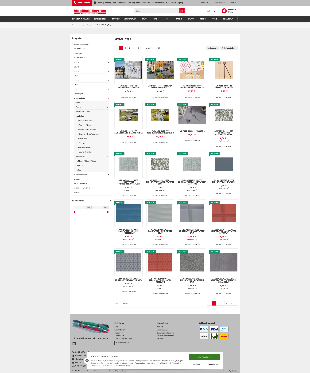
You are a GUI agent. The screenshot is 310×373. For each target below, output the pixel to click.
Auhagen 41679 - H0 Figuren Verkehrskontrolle (160, 87)
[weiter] (142, 48)
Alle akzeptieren (204, 357)
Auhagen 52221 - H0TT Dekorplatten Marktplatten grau (192, 231)
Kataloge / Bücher (81, 183)
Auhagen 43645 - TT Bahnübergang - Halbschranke (128, 132)
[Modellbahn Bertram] (90, 12)
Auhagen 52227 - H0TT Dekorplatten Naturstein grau (192, 280)
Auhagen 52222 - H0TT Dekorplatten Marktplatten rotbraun (224, 231)
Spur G (76, 62)
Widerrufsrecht (120, 330)
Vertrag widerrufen (123, 343)
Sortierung (212, 48)
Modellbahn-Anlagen (81, 44)
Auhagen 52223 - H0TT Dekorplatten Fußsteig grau (128, 279)
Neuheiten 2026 (80, 49)
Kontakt (233, 3)
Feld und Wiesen (85, 125)
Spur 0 (76, 67)
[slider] (74, 212)
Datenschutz (119, 336)
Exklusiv (77, 179)
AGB (116, 327)
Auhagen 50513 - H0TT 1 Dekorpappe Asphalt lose (223, 181)
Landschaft (80, 116)
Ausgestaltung (79, 98)
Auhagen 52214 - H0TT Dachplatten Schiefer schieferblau (128, 231)
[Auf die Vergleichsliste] (133, 59)
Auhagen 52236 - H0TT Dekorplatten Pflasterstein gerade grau (224, 280)
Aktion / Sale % (79, 58)
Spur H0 (77, 76)
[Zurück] (116, 48)
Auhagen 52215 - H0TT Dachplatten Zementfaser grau (160, 231)
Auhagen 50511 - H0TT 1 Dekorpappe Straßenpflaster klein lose (192, 182)
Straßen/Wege (84, 147)
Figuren (78, 107)
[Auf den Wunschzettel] (138, 59)
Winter (80, 165)
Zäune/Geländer (85, 152)
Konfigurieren (213, 364)
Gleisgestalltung (82, 156)
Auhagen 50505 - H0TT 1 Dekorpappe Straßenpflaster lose (160, 182)
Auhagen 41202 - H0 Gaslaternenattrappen (128, 87)
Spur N (76, 85)
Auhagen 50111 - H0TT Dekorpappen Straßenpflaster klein (128, 182)
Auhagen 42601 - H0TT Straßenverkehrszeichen (192, 87)
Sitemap (160, 339)
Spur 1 (76, 71)
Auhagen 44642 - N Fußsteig (192, 131)
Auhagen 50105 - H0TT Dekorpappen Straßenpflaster (223, 133)
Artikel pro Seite (228, 48)
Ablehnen (196, 364)
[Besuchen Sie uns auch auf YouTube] (74, 344)
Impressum (118, 333)
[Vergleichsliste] (208, 11)
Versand (124, 371)
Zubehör (79, 103)
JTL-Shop (234, 371)
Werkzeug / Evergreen (82, 188)
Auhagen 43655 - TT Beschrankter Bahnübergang (160, 132)
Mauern (82, 143)
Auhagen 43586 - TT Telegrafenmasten (224, 87)
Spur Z (76, 89)
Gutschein (78, 53)
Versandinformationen (165, 336)
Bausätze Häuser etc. (84, 112)
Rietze (76, 192)
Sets (79, 170)
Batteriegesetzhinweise (123, 339)
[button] (205, 3)
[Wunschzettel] (214, 11)
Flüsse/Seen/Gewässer (88, 129)
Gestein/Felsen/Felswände (89, 134)
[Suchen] (182, 10)
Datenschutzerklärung (121, 365)
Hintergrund (83, 138)
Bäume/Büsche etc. (86, 121)
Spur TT (77, 80)
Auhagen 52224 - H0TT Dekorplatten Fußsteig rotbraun (160, 280)
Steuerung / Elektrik (81, 174)
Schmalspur (78, 94)
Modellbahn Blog (220, 3)
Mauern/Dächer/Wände (87, 161)
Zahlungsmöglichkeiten (165, 333)
